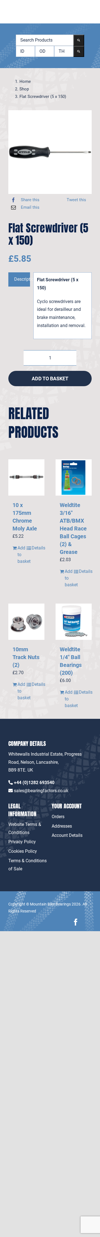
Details (36, 548)
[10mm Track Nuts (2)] (26, 622)
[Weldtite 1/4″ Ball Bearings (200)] (74, 622)
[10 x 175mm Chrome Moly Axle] (26, 477)
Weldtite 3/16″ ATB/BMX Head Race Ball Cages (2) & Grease (73, 528)
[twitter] (88, 922)
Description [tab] (22, 279)
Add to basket (50, 378)
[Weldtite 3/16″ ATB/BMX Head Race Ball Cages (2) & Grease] (74, 477)
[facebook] (75, 922)
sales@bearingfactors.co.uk (41, 790)
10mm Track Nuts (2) (25, 657)
